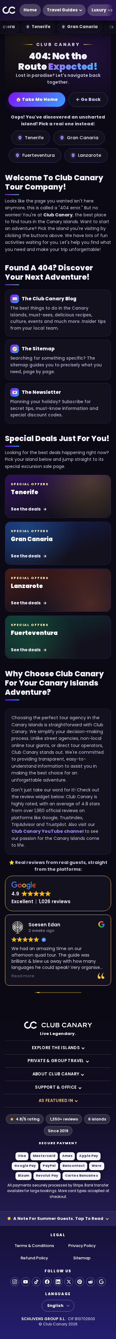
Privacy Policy (82, 1245)
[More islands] (112, 27)
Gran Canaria (82, 27)
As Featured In (56, 1100)
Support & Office (55, 1087)
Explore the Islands (56, 1048)
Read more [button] (22, 975)
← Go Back (88, 99)
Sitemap (82, 1258)
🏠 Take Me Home (37, 99)
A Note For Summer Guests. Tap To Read (58, 1218)
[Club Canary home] (9, 10)
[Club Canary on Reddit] (90, 1281)
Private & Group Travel (56, 1061)
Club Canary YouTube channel (47, 831)
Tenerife (41, 27)
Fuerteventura (38, 155)
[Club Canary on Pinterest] (79, 1281)
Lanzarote (89, 155)
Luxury (99, 10)
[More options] (111, 10)
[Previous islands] (3, 27)
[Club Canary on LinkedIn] (58, 1281)
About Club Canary (55, 1074)
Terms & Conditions (34, 1245)
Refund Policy (34, 1258)
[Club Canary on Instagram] (14, 1281)
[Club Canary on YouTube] (25, 1281)
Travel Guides (62, 10)
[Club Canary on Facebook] (47, 1281)
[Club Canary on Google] (101, 1281)
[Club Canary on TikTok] (36, 1281)
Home (30, 10)
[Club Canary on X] (68, 1281)
